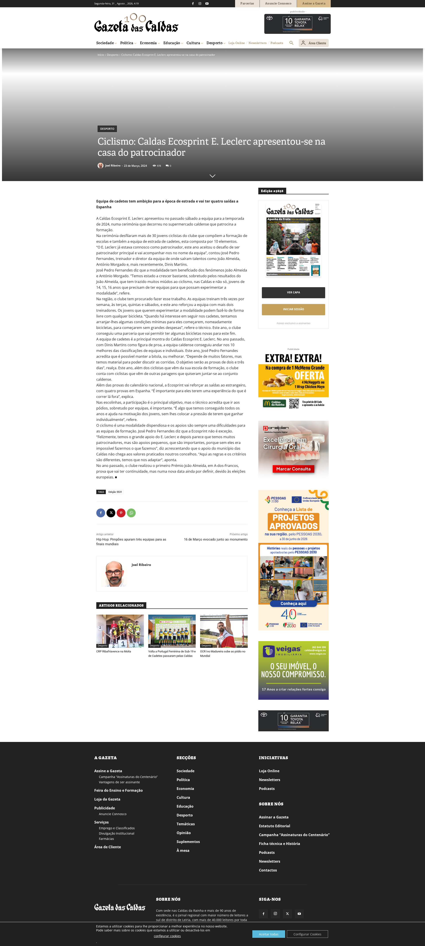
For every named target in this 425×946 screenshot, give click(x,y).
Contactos (268, 870)
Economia (185, 788)
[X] (110, 512)
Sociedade (185, 770)
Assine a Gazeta (108, 770)
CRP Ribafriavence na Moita (113, 651)
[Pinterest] (121, 512)
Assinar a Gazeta (274, 817)
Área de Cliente (107, 847)
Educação (185, 806)
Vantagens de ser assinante (119, 782)
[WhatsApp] (131, 512)
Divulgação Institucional (116, 833)
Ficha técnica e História (279, 843)
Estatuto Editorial (274, 826)
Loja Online (269, 770)
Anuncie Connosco (112, 814)
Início (101, 55)
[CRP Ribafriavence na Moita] (120, 631)
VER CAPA (293, 292)
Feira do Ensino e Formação (118, 790)
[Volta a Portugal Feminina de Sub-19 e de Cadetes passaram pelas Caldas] (172, 631)
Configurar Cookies (307, 934)
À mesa (183, 850)
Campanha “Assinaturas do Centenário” (128, 777)
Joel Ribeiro (112, 165)
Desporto (112, 55)
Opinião (184, 832)
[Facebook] (192, 3)
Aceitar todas (268, 934)
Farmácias (106, 839)
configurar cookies (167, 936)
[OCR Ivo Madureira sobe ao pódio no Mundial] (224, 631)
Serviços (101, 822)
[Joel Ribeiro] (101, 165)
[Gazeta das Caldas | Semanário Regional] (136, 22)
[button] (291, 43)
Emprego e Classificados (117, 828)
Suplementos (188, 841)
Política (183, 779)
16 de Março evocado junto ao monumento (216, 539)
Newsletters (269, 779)
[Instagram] (199, 3)
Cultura (183, 797)
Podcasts (267, 788)
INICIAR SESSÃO (293, 309)
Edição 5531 (115, 491)
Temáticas (186, 824)
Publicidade (104, 808)
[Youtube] (207, 3)
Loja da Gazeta (107, 799)
